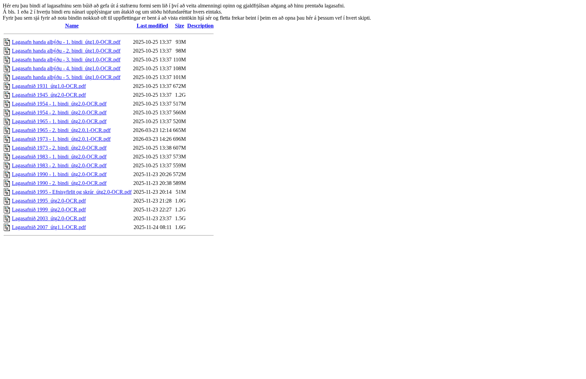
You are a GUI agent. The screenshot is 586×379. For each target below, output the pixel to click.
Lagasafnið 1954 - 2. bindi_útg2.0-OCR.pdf (59, 112)
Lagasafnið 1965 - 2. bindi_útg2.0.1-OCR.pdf (61, 130)
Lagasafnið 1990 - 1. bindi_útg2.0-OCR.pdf (59, 174)
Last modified (152, 26)
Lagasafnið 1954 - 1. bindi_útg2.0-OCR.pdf (59, 104)
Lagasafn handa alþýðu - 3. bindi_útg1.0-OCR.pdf (66, 59)
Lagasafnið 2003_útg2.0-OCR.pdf (49, 218)
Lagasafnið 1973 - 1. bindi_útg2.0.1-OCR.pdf (61, 139)
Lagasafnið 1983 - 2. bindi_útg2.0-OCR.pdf (59, 165)
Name (72, 26)
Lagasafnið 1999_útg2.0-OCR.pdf (49, 209)
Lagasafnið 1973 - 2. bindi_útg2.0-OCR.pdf (59, 148)
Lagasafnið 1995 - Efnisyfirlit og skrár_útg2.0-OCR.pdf (72, 192)
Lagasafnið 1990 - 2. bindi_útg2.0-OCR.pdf (59, 183)
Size (179, 26)
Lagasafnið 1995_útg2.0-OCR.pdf (49, 201)
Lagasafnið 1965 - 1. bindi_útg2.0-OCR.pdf (59, 121)
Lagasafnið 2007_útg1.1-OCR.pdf (49, 227)
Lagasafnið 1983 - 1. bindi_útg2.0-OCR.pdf (59, 156)
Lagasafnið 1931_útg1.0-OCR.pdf (49, 86)
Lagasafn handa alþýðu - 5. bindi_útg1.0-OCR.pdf (66, 77)
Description (200, 26)
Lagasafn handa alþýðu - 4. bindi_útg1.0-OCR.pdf (66, 68)
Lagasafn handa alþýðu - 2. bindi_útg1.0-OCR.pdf (66, 51)
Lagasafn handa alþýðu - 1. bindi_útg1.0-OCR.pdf (66, 42)
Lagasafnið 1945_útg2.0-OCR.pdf (49, 95)
